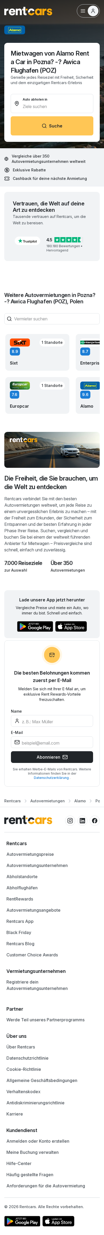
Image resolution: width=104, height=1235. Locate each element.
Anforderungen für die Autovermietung (45, 1185)
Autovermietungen (68, 570)
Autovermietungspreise (30, 854)
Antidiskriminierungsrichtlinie (35, 1102)
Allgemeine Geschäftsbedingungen (41, 1080)
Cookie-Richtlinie (23, 1069)
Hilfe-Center (18, 1163)
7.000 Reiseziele (23, 563)
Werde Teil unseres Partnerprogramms (45, 1019)
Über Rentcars (20, 1047)
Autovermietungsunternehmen (37, 865)
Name (16, 711)
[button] (27, 241)
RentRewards (19, 899)
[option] (52, 843)
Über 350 (62, 563)
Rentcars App (20, 921)
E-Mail (17, 732)
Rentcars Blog (20, 943)
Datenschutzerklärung (52, 778)
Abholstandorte (22, 876)
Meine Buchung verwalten (32, 1152)
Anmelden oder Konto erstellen (37, 1141)
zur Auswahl (15, 570)
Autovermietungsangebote (33, 910)
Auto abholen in (35, 99)
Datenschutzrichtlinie (27, 1058)
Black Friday (18, 932)
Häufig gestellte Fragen (29, 1174)
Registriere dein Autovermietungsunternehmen (37, 985)
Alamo (80, 801)
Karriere (14, 1114)
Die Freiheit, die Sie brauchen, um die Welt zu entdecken (51, 482)
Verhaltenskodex (23, 1091)
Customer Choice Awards (32, 954)
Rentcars (12, 801)
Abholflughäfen (22, 887)
